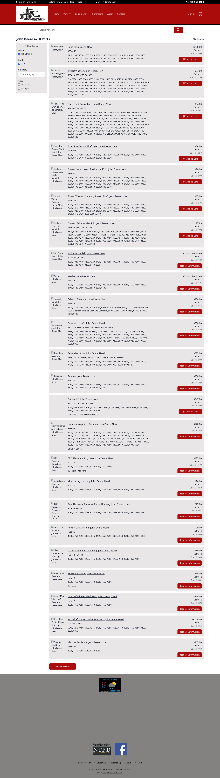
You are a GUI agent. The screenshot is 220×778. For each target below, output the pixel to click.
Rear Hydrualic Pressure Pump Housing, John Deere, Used (99, 504)
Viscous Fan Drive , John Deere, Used (87, 642)
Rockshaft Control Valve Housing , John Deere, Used (96, 619)
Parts (90, 763)
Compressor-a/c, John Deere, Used (86, 323)
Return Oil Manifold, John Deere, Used (88, 527)
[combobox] (31, 74)
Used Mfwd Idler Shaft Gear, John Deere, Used (92, 596)
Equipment (101, 763)
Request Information (190, 265)
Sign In (191, 13)
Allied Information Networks (112, 773)
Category (22, 69)
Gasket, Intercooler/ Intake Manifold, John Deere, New (97, 169)
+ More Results (63, 666)
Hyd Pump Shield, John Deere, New (86, 253)
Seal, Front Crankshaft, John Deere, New (89, 104)
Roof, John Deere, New (80, 46)
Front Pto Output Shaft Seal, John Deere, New (92, 146)
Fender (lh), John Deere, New (83, 399)
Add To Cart (192, 59)
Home (56, 13)
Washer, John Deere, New (81, 276)
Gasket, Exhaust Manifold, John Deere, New (91, 223)
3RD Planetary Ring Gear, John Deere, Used (91, 458)
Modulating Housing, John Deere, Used (89, 481)
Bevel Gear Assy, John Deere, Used (86, 353)
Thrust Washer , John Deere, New (85, 70)
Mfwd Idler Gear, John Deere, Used (86, 573)
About (110, 13)
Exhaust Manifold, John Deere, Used (87, 299)
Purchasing (97, 13)
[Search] (178, 30)
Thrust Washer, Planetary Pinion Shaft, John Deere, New (98, 196)
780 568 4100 (197, 1)
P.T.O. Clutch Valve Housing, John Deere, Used (92, 550)
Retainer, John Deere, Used (82, 376)
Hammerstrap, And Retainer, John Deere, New (92, 424)
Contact (121, 13)
